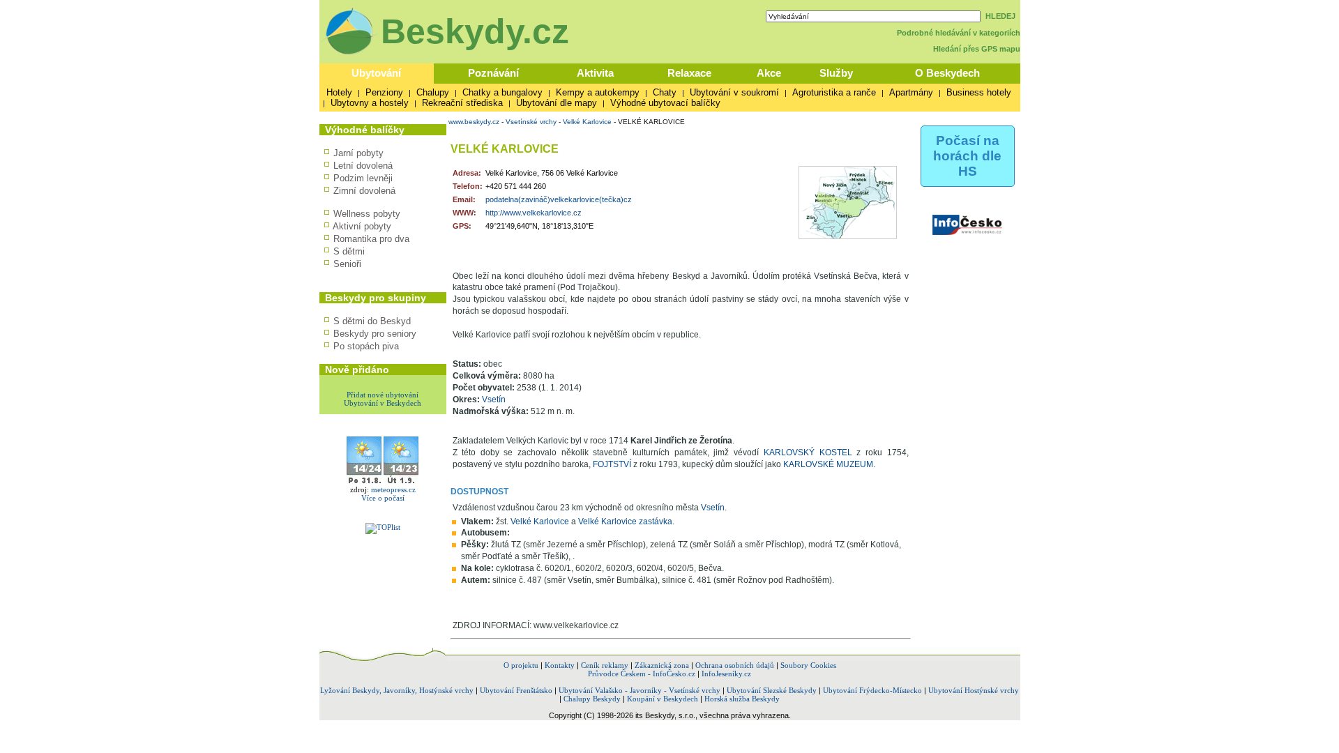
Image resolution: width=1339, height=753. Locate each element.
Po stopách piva (366, 346)
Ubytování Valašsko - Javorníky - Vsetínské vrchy (639, 690)
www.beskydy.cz (473, 122)
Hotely (339, 92)
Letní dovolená (363, 165)
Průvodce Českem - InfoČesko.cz (641, 673)
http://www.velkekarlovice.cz (533, 212)
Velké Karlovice (587, 122)
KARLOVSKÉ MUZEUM (828, 464)
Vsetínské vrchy (531, 122)
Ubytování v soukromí (734, 92)
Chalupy (432, 92)
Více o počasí (382, 498)
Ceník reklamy (604, 665)
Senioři (347, 264)
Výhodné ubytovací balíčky (665, 103)
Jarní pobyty (358, 153)
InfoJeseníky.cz (726, 673)
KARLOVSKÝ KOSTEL (808, 452)
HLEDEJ (1000, 16)
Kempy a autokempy (598, 92)
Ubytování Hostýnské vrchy (973, 690)
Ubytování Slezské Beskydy (772, 690)
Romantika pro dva (371, 239)
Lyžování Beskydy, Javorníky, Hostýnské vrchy (397, 690)
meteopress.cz (393, 489)
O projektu (521, 665)
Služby (836, 73)
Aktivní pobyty (362, 226)
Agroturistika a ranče (834, 92)
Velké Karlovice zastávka (625, 521)
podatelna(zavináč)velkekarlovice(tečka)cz (558, 199)
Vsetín (494, 399)
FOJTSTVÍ (612, 464)
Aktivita (595, 73)
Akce (769, 73)
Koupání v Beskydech (662, 698)
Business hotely (978, 92)
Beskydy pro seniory (374, 333)
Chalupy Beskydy (592, 698)
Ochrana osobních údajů (734, 665)
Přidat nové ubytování (382, 394)
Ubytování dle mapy (556, 103)
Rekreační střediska (462, 103)
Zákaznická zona (662, 665)
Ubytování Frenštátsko (516, 690)
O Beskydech (947, 73)
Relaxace (689, 73)
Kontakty (560, 665)
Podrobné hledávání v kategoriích (958, 33)
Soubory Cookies (808, 665)
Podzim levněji (363, 178)
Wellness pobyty (366, 213)
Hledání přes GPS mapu (976, 49)
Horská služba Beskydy (742, 698)
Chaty (664, 92)
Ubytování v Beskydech (382, 403)
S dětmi (349, 251)
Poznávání (493, 73)
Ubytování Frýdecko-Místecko (872, 690)
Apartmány (911, 92)
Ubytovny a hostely (370, 103)
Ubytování (376, 73)
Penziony (384, 92)
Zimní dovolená (364, 190)
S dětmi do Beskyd (372, 321)
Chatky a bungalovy (502, 92)
